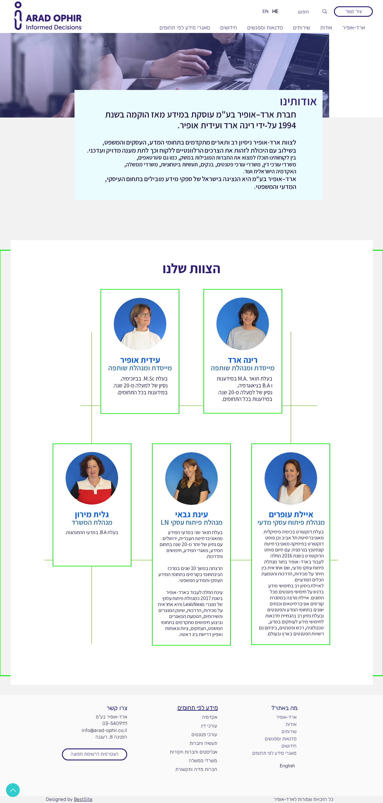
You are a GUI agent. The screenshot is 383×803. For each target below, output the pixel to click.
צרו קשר (117, 708)
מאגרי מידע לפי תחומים (276, 753)
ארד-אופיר (286, 717)
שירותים (289, 731)
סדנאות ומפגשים (281, 739)
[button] (94, 754)
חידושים (289, 746)
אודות (291, 724)
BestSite (83, 799)
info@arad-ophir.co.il (104, 730)
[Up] (13, 790)
